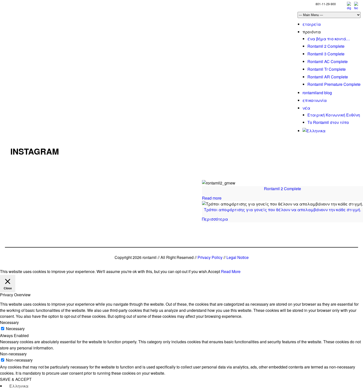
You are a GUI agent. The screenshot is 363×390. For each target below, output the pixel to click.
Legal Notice (237, 257)
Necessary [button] (9, 322)
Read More (231, 271)
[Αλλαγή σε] (313, 131)
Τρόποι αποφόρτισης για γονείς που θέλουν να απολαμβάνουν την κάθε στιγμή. (282, 209)
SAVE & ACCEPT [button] (16, 379)
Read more (212, 198)
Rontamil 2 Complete (282, 188)
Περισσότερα (215, 219)
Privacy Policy (210, 257)
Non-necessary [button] (13, 354)
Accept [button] (214, 271)
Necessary (15, 328)
